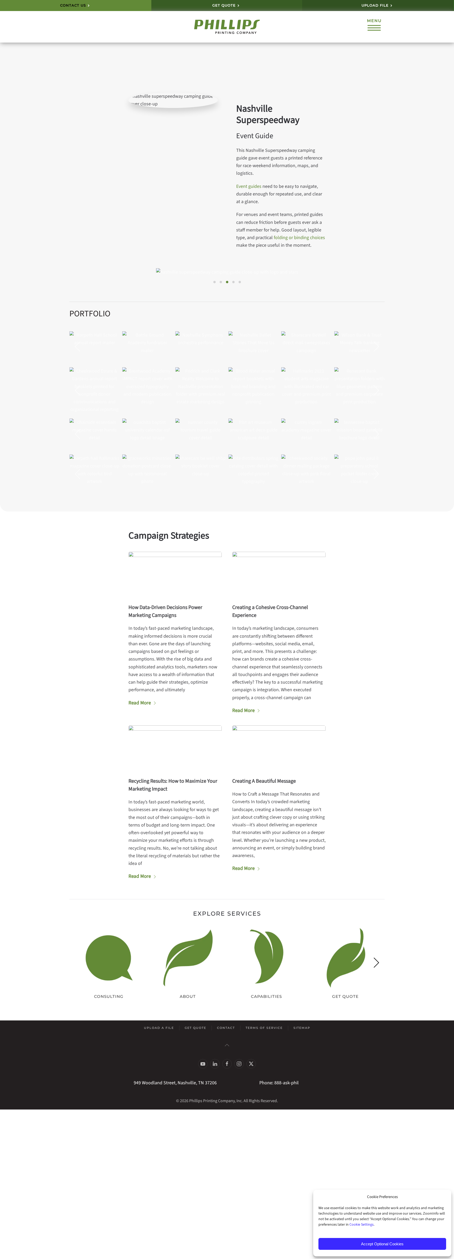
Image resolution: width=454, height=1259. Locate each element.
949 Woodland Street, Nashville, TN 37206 (175, 1083)
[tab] (214, 282)
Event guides (248, 186)
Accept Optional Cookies (382, 1244)
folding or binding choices (299, 237)
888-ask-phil (286, 1083)
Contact (226, 1028)
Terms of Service (264, 1028)
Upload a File (159, 1028)
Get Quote (195, 1028)
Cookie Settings (361, 1224)
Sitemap (301, 1028)
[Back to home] (227, 27)
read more (139, 702)
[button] (374, 27)
